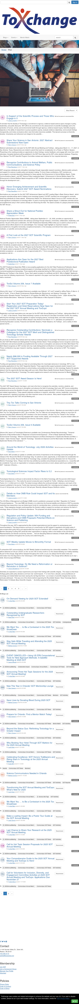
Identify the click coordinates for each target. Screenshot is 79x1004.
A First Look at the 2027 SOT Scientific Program (29, 235)
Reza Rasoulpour (12, 167)
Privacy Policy (4, 984)
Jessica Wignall (12, 662)
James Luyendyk (12, 120)
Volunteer (3, 973)
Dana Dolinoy (11, 451)
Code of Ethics (4, 988)
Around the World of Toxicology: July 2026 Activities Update (30, 448)
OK (75, 1001)
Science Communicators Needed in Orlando (27, 773)
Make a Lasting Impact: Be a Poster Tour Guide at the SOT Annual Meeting (29, 817)
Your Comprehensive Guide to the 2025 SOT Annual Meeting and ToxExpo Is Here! (30, 859)
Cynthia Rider (11, 601)
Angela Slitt (11, 764)
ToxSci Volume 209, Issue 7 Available (24, 283)
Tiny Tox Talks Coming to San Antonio (24, 402)
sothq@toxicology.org (7, 956)
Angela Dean (11, 215)
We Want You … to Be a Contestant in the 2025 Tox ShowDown (30, 628)
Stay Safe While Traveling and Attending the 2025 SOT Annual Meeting (29, 642)
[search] (69, 2)
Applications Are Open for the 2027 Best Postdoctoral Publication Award (25, 260)
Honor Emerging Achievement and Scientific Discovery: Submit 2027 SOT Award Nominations (29, 187)
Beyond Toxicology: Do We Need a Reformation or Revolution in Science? (29, 565)
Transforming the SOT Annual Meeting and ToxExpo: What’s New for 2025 (31, 788)
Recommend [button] (59, 599)
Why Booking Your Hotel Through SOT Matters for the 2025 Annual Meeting (29, 743)
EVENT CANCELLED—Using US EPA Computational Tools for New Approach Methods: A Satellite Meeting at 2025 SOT (31, 657)
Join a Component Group (8, 969)
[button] (6, 37)
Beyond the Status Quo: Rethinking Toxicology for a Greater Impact (30, 729)
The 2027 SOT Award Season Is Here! (24, 378)
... (22, 588)
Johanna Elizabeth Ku (13, 568)
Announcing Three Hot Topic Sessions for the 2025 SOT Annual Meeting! (30, 672)
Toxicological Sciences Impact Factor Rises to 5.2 (29, 471)
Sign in (75, 2)
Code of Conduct (5, 986)
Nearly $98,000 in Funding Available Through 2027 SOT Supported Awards (29, 357)
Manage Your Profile (6, 971)
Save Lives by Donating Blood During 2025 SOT (28, 700)
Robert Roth (11, 617)
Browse (4, 50)
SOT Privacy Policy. (63, 998)
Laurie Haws (11, 747)
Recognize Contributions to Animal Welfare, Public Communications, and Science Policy (29, 163)
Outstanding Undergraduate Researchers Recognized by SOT (25, 614)
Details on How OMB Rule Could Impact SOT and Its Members (31, 494)
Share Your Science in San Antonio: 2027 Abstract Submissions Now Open (29, 141)
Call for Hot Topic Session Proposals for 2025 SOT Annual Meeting (30, 845)
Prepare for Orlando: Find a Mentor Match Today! (29, 714)
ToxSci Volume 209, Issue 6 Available (24, 424)
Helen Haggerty (12, 688)
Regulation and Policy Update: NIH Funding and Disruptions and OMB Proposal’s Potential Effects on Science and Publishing (31, 518)
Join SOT (3, 967)
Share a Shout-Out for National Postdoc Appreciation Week (25, 212)
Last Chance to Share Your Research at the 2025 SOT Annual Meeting (29, 831)
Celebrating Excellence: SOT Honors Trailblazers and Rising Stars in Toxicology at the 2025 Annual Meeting (31, 759)
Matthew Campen (12, 646)
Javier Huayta (11, 820)
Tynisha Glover (12, 882)
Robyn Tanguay (12, 145)
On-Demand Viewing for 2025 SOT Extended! (27, 598)
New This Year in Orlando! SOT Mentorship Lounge (30, 685)
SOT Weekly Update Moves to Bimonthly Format (29, 541)
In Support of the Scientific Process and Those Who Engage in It (30, 117)
